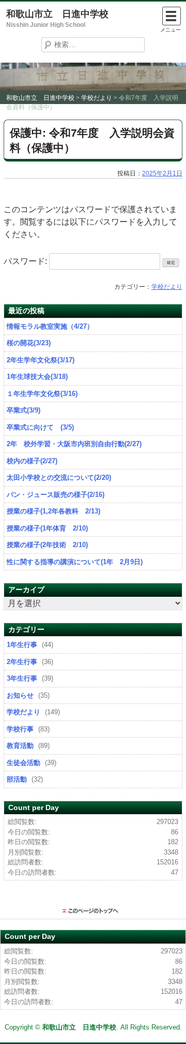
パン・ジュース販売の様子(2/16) (55, 494)
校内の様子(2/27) (32, 461)
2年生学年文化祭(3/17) (40, 360)
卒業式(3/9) (23, 410)
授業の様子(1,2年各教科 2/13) (53, 511)
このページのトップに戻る (93, 911)
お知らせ (20, 695)
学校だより (166, 286)
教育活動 (20, 745)
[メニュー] (171, 16)
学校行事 (20, 729)
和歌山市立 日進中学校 (57, 14)
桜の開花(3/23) (29, 343)
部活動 (17, 779)
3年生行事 (22, 678)
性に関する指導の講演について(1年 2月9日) (75, 562)
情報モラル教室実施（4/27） (50, 326)
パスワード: (26, 261)
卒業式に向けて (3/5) (40, 427)
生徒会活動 (23, 763)
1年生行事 (22, 645)
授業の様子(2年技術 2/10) (47, 545)
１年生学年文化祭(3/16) (42, 394)
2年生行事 (22, 662)
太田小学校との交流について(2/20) (59, 477)
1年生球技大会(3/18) (37, 376)
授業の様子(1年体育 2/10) (47, 528)
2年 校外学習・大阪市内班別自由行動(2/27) (74, 444)
